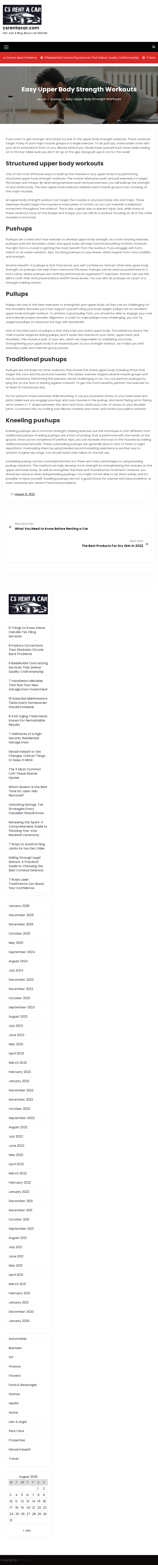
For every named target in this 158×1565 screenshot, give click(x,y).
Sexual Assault (20, 1449)
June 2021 (16, 1256)
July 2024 (16, 970)
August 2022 (18, 1127)
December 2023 (21, 979)
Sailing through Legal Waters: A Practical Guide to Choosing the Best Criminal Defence (26, 864)
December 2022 (21, 1090)
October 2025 (19, 933)
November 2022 (21, 1099)
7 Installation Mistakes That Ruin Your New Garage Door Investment (28, 685)
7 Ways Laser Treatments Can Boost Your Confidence (26, 883)
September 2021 (21, 1228)
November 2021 (21, 1210)
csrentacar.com (21, 28)
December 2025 (21, 915)
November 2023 (21, 989)
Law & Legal (18, 1422)
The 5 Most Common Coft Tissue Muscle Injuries (25, 773)
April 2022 (16, 1164)
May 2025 (16, 943)
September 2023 (22, 1007)
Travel (13, 1458)
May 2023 (16, 1044)
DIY (11, 1357)
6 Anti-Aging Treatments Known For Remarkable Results (28, 720)
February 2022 (20, 1182)
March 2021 (17, 1284)
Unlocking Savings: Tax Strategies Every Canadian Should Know (26, 808)
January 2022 (19, 1192)
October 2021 (19, 1219)
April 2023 (16, 1053)
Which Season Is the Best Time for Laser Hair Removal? (28, 791)
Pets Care (16, 1431)
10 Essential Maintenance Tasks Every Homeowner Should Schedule (28, 702)
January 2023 (19, 1081)
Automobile (18, 1339)
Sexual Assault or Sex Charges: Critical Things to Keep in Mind (27, 755)
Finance (15, 1366)
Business (15, 1348)
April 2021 (16, 1275)
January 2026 (19, 906)
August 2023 (18, 1016)
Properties (17, 1440)
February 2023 (20, 1072)
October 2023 (19, 998)
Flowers (15, 1375)
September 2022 (22, 1118)
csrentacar (25, 1560)
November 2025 (21, 924)
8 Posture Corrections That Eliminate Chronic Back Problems (26, 649)
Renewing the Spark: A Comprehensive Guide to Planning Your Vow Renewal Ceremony (28, 828)
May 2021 (16, 1265)
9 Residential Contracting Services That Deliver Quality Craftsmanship (72, 58)
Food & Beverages (23, 1385)
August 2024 (18, 961)
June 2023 (16, 1035)
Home (13, 1412)
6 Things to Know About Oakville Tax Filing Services (27, 632)
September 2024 (22, 952)
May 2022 (16, 1155)
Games (14, 1394)
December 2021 (21, 1201)
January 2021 (19, 1302)
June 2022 (16, 1145)
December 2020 (21, 1311)
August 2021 (18, 1238)
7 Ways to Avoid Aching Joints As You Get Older (27, 846)
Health (14, 1403)
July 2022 (16, 1136)
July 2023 (16, 1026)
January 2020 (19, 1321)
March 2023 (18, 1062)
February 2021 (19, 1293)
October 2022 (19, 1109)
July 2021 (15, 1247)
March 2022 (18, 1173)
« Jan (27, 1530)
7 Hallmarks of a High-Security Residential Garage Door (26, 738)
